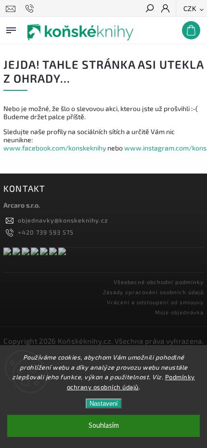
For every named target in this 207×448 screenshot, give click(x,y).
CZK (190, 8)
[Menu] (11, 28)
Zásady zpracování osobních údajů (153, 292)
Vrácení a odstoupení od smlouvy (155, 302)
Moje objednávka (179, 312)
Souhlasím (104, 426)
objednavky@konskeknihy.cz (63, 220)
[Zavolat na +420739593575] (31, 8)
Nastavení (104, 403)
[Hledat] (149, 9)
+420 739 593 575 (46, 232)
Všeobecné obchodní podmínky (159, 282)
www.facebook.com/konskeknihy (54, 148)
